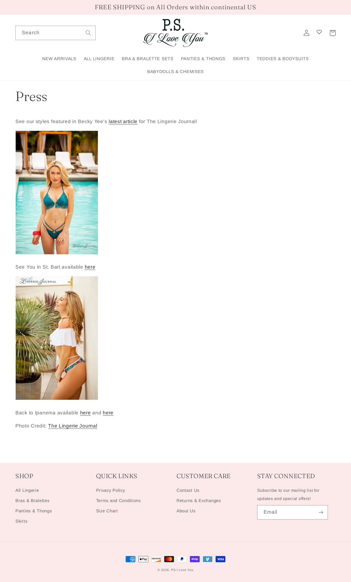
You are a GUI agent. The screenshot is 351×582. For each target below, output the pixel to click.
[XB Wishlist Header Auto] (319, 32)
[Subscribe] (321, 512)
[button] (332, 33)
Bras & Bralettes (32, 500)
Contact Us (188, 490)
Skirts (21, 521)
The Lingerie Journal (72, 426)
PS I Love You (182, 570)
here (90, 267)
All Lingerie (27, 490)
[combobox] (55, 33)
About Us (186, 510)
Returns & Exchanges (199, 500)
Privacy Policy (110, 490)
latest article (123, 121)
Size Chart (107, 510)
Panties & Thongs (33, 510)
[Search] (88, 33)
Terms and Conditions (118, 500)
